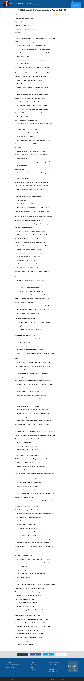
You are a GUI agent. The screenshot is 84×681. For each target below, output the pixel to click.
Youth (61, 3)
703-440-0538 (34, 669)
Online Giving (76, 5)
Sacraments (47, 3)
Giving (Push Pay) (14, 679)
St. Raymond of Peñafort (20, 3)
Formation (55, 3)
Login (7, 679)
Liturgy (40, 3)
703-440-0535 (34, 664)
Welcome (34, 3)
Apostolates (35, 4)
